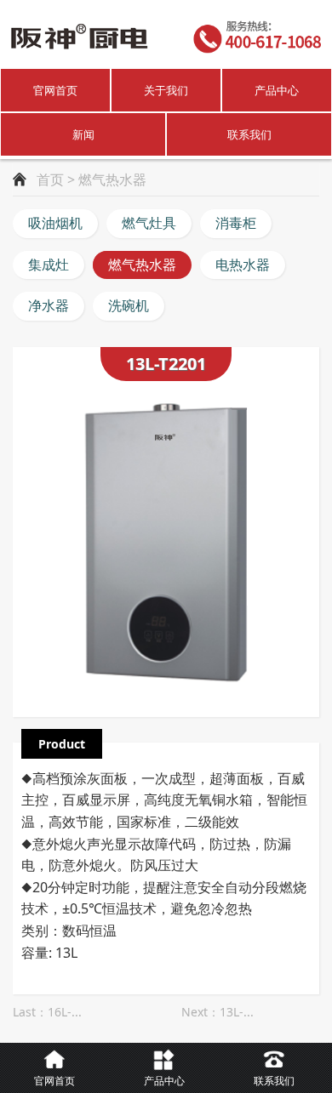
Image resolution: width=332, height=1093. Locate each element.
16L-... (65, 1012)
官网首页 (55, 90)
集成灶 (48, 264)
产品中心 (277, 90)
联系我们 (249, 134)
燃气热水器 (142, 264)
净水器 (48, 305)
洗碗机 (128, 305)
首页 (50, 179)
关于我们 (166, 90)
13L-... (237, 1012)
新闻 (83, 134)
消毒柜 (235, 222)
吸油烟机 (55, 222)
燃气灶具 (149, 222)
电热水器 (242, 264)
